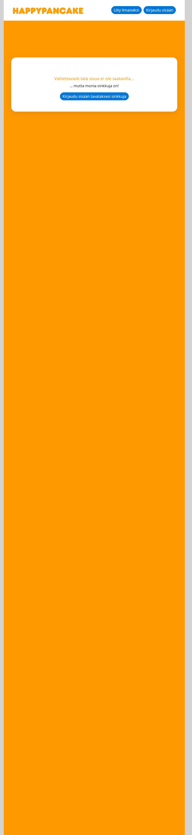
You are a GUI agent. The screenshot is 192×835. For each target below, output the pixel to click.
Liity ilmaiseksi (126, 10)
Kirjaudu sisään (159, 10)
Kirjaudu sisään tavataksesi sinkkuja (94, 96)
